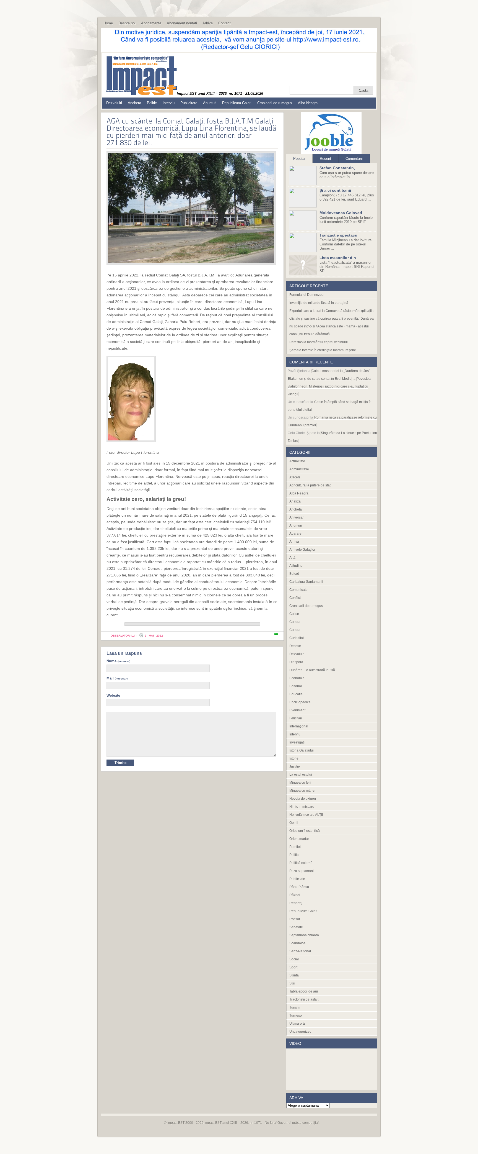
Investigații (297, 742)
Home (108, 23)
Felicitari (295, 718)
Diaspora (296, 662)
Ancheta (134, 103)
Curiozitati (297, 638)
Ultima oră (297, 1023)
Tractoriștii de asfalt (303, 999)
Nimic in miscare (301, 807)
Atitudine (296, 566)
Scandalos (297, 943)
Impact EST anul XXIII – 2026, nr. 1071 (233, 1123)
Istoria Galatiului (301, 750)
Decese (295, 646)
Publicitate (188, 103)
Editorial (295, 686)
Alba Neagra (308, 103)
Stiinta (294, 975)
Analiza (295, 501)
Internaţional (298, 726)
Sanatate (296, 927)
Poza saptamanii (302, 871)
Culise (294, 614)
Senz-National (300, 951)
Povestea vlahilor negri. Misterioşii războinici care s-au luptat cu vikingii (329, 386)
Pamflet (295, 847)
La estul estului (300, 774)
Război (294, 895)
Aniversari (297, 517)
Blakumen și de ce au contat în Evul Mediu (320, 379)
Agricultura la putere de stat (310, 485)
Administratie (299, 469)
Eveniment (297, 710)
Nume (118, 661)
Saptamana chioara (304, 935)
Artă (292, 558)
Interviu (169, 103)
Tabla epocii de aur (303, 991)
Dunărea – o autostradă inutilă (312, 670)
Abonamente (151, 23)
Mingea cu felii (300, 782)
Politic (152, 103)
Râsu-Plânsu (299, 887)
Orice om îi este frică (304, 831)
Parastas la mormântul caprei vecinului (318, 342)
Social (294, 959)
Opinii (293, 823)
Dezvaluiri (114, 103)
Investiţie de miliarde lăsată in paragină (318, 303)
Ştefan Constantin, (337, 168)
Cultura (294, 622)
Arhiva (207, 23)
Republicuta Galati (236, 103)
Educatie (296, 694)
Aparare (295, 533)
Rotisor (294, 919)
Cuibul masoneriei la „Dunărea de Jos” (340, 371)
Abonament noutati (182, 23)
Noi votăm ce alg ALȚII (306, 815)
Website (113, 695)
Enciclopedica (300, 702)
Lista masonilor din (337, 257)
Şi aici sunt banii (335, 190)
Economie (297, 678)
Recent (325, 159)
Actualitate (297, 461)
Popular (299, 159)
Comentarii (354, 159)
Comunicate (298, 590)
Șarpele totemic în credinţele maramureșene (322, 350)
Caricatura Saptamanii (306, 582)
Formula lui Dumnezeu (306, 295)
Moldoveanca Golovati (340, 213)
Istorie (293, 758)
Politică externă (301, 863)
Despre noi (127, 23)
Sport (293, 967)
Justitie (294, 766)
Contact (224, 23)
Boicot (294, 574)
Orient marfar (299, 839)
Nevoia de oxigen (302, 799)
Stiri (292, 983)
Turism (294, 1007)
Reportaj (295, 903)
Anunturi (209, 103)
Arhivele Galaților (302, 550)
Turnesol (296, 1015)
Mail (117, 678)
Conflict (295, 598)
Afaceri (294, 477)
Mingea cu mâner (302, 791)
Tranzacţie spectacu (338, 235)
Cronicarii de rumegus (274, 103)
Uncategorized (300, 1032)
